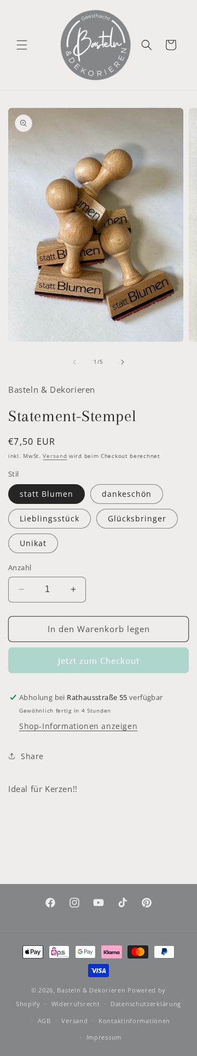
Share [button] (32, 756)
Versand (55, 456)
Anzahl (19, 567)
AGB (44, 1021)
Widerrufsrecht (75, 1004)
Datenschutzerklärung (146, 1004)
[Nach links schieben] (74, 362)
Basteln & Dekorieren (91, 990)
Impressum (103, 1037)
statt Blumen (46, 494)
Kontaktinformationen (134, 1021)
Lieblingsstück (49, 518)
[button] (22, 45)
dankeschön (127, 494)
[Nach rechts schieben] (123, 362)
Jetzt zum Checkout (99, 660)
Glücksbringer (137, 518)
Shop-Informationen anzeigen (78, 726)
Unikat (33, 543)
